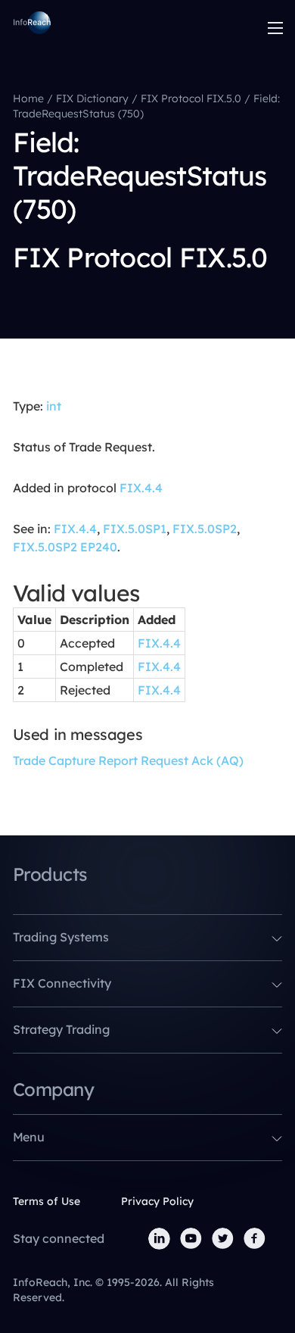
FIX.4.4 (141, 487)
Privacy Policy (157, 1201)
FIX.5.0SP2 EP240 (65, 546)
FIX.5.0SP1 (134, 528)
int (53, 406)
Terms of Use (46, 1201)
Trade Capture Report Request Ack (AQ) (128, 760)
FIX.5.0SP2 (204, 528)
